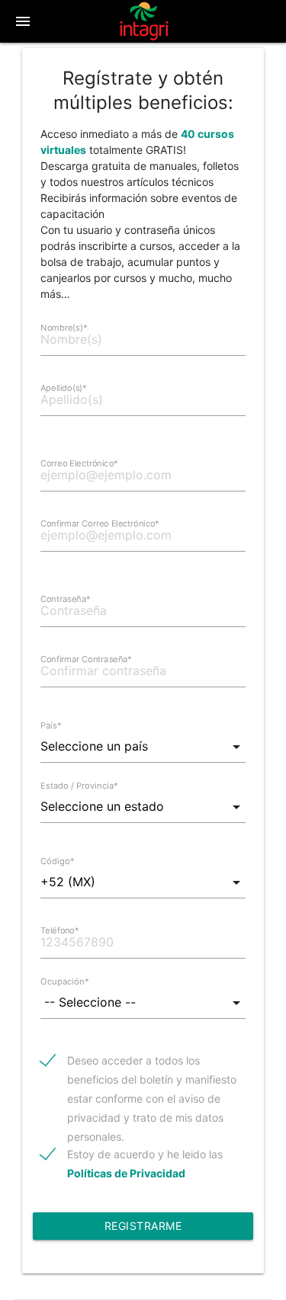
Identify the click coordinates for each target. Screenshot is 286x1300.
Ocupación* (64, 981)
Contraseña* (65, 599)
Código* (57, 861)
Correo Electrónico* (79, 463)
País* (51, 725)
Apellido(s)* (63, 388)
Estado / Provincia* (79, 785)
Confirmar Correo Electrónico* (99, 523)
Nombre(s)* (64, 327)
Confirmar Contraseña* (86, 659)
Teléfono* (59, 930)
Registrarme (143, 1225)
